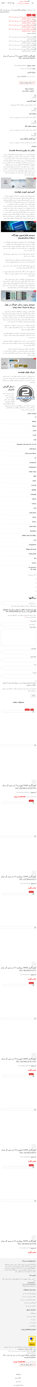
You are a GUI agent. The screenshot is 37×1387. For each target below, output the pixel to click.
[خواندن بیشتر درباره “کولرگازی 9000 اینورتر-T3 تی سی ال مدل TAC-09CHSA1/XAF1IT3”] (34, 782)
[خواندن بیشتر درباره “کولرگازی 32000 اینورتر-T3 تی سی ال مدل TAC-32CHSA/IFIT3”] (34, 1146)
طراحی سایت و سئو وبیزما (25, 1349)
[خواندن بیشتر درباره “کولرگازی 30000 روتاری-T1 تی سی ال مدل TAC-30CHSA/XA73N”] (34, 1237)
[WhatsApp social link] (24, 72)
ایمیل (34, 672)
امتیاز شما (33, 621)
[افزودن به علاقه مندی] (19, 782)
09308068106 (32, 1284)
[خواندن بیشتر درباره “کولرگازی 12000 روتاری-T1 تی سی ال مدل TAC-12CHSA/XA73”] (34, 873)
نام (34, 664)
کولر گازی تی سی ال (26, 68)
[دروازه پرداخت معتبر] (32, 1341)
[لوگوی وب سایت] (23, 2)
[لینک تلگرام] (22, 72)
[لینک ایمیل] (26, 72)
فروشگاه (29, 10)
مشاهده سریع (29, 782)
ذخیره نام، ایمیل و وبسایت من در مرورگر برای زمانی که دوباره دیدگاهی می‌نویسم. (19, 684)
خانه (34, 10)
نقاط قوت (33, 648)
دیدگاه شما (32, 627)
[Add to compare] (24, 782)
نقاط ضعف (33, 656)
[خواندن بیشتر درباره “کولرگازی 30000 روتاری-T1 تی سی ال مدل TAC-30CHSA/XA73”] (34, 964)
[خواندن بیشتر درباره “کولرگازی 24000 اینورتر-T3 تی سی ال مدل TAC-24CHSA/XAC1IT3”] (34, 1055)
